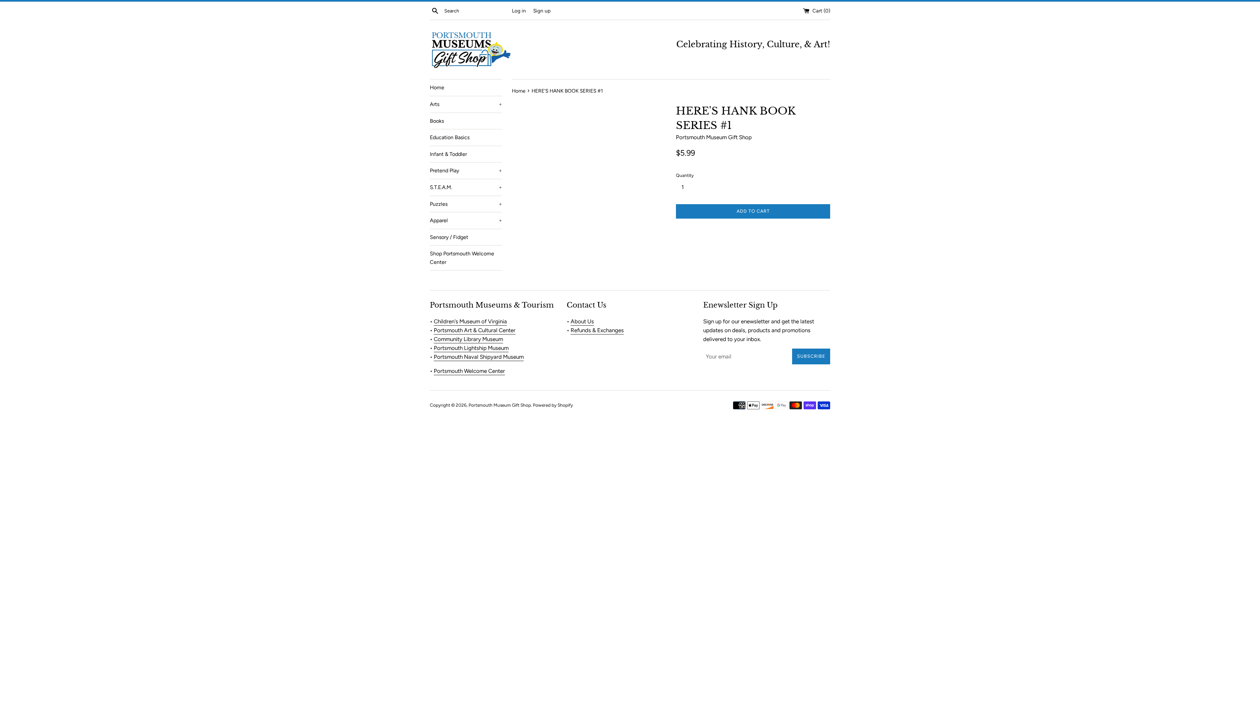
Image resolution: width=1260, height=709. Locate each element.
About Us (582, 321)
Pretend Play (466, 170)
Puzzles (466, 204)
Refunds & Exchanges (597, 330)
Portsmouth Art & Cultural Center (474, 330)
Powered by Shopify (553, 405)
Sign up (542, 11)
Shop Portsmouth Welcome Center (462, 257)
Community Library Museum (468, 339)
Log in (519, 11)
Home (437, 87)
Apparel (466, 220)
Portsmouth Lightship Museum (471, 348)
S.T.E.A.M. (466, 187)
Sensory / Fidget (449, 237)
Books (437, 121)
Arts (466, 104)
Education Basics (450, 137)
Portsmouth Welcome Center (469, 371)
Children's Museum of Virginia (470, 321)
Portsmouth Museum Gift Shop (500, 405)
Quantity (685, 175)
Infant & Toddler (448, 154)
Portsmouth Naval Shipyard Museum (479, 357)
